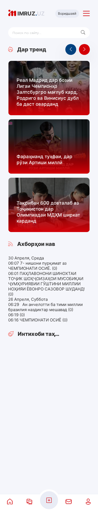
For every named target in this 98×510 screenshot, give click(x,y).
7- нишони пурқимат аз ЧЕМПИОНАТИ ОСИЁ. (37, 266)
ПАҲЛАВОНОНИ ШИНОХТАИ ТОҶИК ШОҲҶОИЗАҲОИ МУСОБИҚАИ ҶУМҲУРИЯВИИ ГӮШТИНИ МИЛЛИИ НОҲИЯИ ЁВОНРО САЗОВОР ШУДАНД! (46, 281)
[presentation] (70, 49)
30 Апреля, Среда (26, 258)
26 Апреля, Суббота (28, 299)
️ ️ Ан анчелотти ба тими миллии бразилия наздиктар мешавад (45, 307)
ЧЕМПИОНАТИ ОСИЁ (41, 320)
